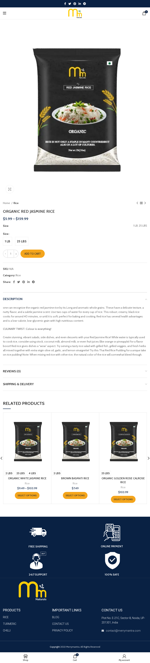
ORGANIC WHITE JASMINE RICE (27, 478)
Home (7, 203)
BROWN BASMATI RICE (75, 478)
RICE (6, 617)
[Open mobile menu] (4, 13)
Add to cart (32, 253)
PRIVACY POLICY (62, 630)
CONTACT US (60, 623)
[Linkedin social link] (79, 3)
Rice (16, 203)
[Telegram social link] (84, 3)
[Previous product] (137, 203)
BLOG (55, 617)
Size (5, 234)
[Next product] (145, 203)
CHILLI (7, 630)
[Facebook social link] (65, 3)
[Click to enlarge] (10, 189)
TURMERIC (9, 623)
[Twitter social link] (69, 3)
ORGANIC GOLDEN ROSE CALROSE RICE (123, 480)
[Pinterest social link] (74, 3)
